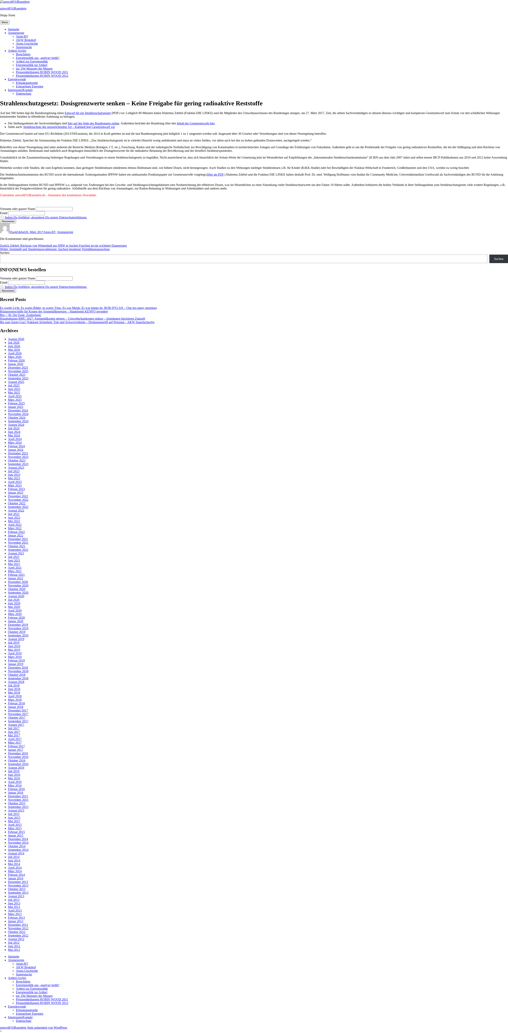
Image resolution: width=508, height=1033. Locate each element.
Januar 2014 (15, 878)
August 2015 (16, 810)
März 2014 (15, 871)
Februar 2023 (16, 489)
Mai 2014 (14, 864)
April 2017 (15, 739)
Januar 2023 (15, 492)
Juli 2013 (13, 899)
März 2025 (15, 399)
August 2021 (16, 553)
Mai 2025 (14, 392)
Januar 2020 (15, 621)
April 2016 (15, 782)
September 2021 (18, 549)
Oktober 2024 (16, 417)
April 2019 (15, 653)
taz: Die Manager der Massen (34, 68)
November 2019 (18, 628)
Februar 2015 (16, 832)
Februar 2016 (16, 789)
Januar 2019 (15, 664)
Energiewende (17, 79)
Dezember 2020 (18, 582)
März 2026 (15, 357)
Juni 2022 (14, 517)
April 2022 (15, 524)
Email (3, 213)
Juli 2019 (13, 642)
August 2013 (16, 896)
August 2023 (16, 467)
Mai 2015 (14, 821)
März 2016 (15, 785)
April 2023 (15, 482)
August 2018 (16, 682)
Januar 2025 (15, 407)
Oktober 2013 (16, 889)
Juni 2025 (14, 389)
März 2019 (15, 657)
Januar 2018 (15, 707)
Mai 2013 (14, 907)
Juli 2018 (13, 685)
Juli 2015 (13, 814)
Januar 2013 (15, 921)
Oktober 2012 (16, 932)
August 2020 (16, 596)
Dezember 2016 (18, 753)
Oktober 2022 (16, 503)
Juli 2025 (13, 385)
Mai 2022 (14, 521)
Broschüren (23, 54)
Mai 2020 (14, 607)
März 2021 (15, 571)
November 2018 (18, 671)
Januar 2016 (15, 792)
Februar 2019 (16, 660)
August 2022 (16, 510)
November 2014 (18, 842)
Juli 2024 (13, 428)
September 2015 (18, 807)
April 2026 (15, 353)
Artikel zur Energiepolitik (32, 61)
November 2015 (18, 799)
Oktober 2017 (16, 717)
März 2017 (15, 742)
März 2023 (15, 485)
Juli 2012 (13, 942)
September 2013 (18, 892)
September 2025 (18, 378)
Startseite (13, 29)
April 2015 (15, 824)
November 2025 (18, 371)
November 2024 (18, 414)
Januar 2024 (15, 449)
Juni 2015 (14, 817)
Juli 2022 (13, 514)
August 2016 (16, 767)
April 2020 (15, 610)
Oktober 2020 (16, 589)
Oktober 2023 (16, 460)
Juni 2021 (14, 560)
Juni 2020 (14, 603)
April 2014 (15, 867)
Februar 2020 (16, 617)
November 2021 (18, 542)
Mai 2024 (14, 435)
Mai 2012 (14, 949)
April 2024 (15, 439)
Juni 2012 (14, 946)
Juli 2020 (13, 599)
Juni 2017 (14, 732)
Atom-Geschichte (27, 43)
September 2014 (18, 849)
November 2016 (18, 757)
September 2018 (18, 678)
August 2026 (16, 339)
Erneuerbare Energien (29, 86)
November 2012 (18, 928)
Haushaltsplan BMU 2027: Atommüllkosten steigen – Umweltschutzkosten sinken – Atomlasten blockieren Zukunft (72, 318)
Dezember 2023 (18, 453)
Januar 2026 (15, 364)
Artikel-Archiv (17, 50)
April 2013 (15, 910)
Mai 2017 (14, 735)
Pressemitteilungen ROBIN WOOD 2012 (42, 75)
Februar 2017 (16, 746)
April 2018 (15, 696)
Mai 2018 (14, 692)
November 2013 (18, 885)
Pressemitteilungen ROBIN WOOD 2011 (42, 72)
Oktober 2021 (16, 546)
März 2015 (15, 828)
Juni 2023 (14, 474)
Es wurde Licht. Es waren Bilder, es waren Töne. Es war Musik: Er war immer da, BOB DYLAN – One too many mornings (78, 308)
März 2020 (15, 614)
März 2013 (15, 914)
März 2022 (15, 528)
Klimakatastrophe (27, 83)
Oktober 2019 (16, 632)
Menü (5, 22)
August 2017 (16, 724)
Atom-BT (22, 36)
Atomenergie (16, 33)
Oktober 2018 (16, 674)
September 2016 (18, 764)
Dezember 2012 (18, 924)
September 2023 (18, 464)
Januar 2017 (15, 749)
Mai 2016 (14, 778)
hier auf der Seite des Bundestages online (93, 123)
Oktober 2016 (16, 760)
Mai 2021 (14, 564)
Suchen (4, 252)
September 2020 (18, 592)
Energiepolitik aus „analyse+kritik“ (38, 58)
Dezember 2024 (18, 410)
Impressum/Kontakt (20, 90)
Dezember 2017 (18, 710)
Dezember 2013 (18, 882)
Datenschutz (23, 93)
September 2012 (18, 935)
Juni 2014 (14, 860)
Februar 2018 (16, 703)
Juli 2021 (13, 557)
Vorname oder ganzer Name (17, 209)
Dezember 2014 (18, 839)
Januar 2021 (15, 578)
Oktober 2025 (16, 374)
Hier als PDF (215, 174)
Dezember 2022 (18, 496)
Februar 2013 (16, 917)
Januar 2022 (15, 535)
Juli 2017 (13, 728)
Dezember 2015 (18, 796)
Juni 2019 (14, 646)
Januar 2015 (15, 835)
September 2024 (18, 421)
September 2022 (18, 507)
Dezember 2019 (18, 624)
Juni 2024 (14, 432)
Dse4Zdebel (17, 232)
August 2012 (16, 939)
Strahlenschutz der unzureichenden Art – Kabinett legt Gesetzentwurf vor (69, 127)
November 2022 (18, 499)
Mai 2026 (14, 349)
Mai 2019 (14, 649)
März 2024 (15, 442)
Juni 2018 (14, 689)
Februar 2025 (16, 403)
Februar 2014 (16, 874)
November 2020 (18, 585)
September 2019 (18, 635)
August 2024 (16, 424)
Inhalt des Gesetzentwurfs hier (196, 123)
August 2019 (16, 639)
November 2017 (18, 714)
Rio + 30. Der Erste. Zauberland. (20, 315)
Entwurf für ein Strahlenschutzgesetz (88, 113)
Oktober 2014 (16, 846)
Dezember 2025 (18, 367)
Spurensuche (24, 47)
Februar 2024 (16, 446)
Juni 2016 (14, 774)
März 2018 (15, 699)
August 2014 (16, 853)
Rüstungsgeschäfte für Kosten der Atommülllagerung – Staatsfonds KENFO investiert (54, 311)
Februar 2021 (16, 574)
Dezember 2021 (18, 539)
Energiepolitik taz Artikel (31, 65)
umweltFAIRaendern (13, 8)
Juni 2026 (14, 346)
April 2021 (15, 567)
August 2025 (16, 382)
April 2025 (15, 396)
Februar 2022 (16, 532)
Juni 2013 (14, 903)
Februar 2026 (16, 360)
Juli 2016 (13, 771)
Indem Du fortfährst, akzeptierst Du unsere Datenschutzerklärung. (46, 217)
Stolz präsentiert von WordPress (47, 1027)
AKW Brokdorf (26, 40)
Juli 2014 (13, 857)
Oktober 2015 (16, 803)
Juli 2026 (13, 342)
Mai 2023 (14, 478)
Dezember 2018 (18, 667)
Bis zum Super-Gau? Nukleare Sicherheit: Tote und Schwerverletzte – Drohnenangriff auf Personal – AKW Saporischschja (77, 322)
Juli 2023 (13, 471)
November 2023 (18, 457)
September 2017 (18, 721)
